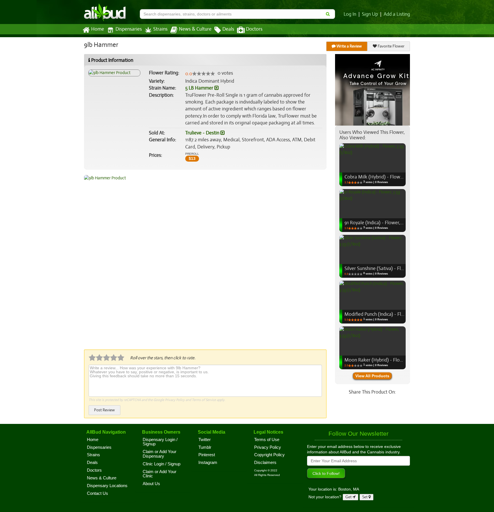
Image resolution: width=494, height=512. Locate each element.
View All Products (372, 376)
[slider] (203, 73)
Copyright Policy (269, 455)
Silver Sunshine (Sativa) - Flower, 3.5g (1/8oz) (391, 268)
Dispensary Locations (107, 485)
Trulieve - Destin (202, 133)
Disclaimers (265, 462)
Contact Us (97, 493)
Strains (160, 29)
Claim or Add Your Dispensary (159, 454)
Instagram (207, 462)
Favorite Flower (391, 46)
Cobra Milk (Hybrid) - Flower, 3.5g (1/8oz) (387, 177)
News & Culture (195, 29)
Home (97, 29)
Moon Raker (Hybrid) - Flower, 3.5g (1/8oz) (389, 360)
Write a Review (349, 46)
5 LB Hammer (199, 88)
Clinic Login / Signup (161, 464)
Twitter (204, 439)
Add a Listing (397, 14)
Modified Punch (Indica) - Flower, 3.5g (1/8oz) (391, 314)
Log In (350, 14)
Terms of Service (204, 400)
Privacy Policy (175, 400)
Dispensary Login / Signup (160, 441)
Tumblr (204, 447)
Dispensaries (128, 29)
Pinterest (206, 455)
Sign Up (370, 14)
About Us (151, 483)
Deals (228, 29)
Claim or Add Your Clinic (159, 474)
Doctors (254, 29)
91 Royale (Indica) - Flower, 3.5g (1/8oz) (385, 223)
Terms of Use (266, 439)
